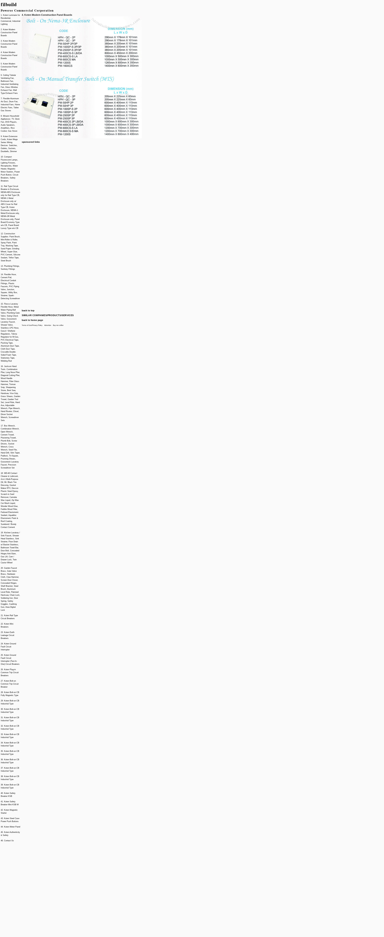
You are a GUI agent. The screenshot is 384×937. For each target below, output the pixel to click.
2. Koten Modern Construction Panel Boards (9, 32)
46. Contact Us (7, 840)
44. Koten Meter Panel (10, 827)
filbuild (9, 4)
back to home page (32, 320)
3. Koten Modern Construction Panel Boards (9, 44)
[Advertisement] (10, 890)
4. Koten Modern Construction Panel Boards (9, 55)
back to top (28, 310)
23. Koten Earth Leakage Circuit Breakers (7, 635)
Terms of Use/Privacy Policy (32, 325)
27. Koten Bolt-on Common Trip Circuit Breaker (10, 684)
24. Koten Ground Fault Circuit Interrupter (8, 647)
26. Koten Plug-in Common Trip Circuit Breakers (10, 672)
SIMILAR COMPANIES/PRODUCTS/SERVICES (48, 315)
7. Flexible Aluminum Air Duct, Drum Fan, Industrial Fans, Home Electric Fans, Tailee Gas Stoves (10, 104)
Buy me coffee (58, 325)
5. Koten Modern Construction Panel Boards (9, 67)
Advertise (47, 325)
